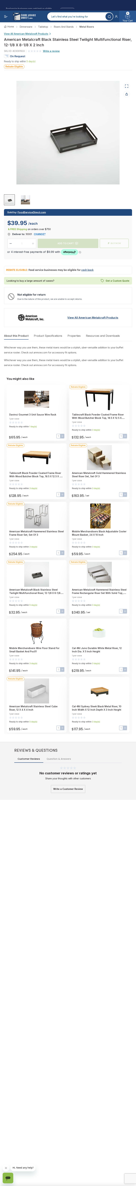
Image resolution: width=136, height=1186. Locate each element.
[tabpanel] (68, 356)
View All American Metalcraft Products (26, 33)
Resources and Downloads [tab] (103, 335)
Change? (39, 234)
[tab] (9, 199)
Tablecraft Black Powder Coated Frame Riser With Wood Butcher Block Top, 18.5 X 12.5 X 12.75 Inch (98, 418)
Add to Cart (66, 243)
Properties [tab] (74, 335)
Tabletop (43, 26)
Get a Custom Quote (117, 280)
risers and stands (64, 26)
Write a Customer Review (68, 789)
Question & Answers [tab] (59, 759)
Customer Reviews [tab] (29, 759)
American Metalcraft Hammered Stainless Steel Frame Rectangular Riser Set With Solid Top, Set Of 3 (99, 593)
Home (10, 26)
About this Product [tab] (16, 335)
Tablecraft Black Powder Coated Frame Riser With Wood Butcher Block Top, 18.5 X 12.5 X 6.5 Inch (36, 476)
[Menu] (6, 16)
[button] (116, 16)
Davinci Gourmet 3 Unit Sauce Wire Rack (32, 414)
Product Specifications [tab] (48, 335)
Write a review (51, 51)
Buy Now (116, 243)
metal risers (86, 26)
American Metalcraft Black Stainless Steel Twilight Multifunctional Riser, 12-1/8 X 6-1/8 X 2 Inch (36, 593)
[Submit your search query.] (109, 16)
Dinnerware (26, 26)
